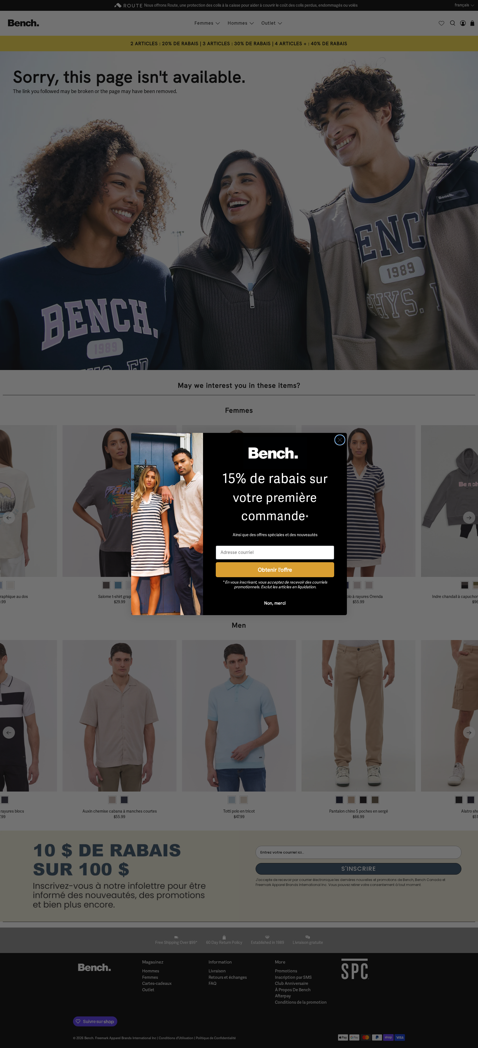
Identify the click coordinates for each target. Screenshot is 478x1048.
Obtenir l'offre (275, 569)
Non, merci (275, 603)
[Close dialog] (340, 440)
